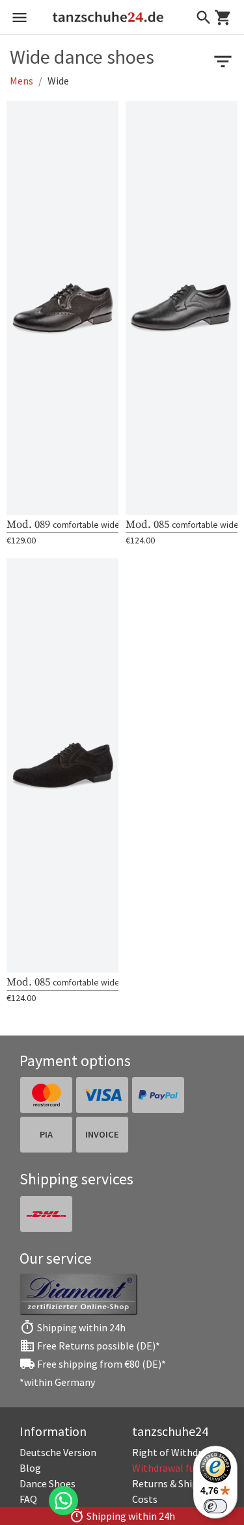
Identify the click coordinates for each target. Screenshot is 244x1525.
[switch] (215, 1506)
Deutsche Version (58, 1452)
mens (21, 80)
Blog (30, 1467)
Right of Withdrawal (177, 1452)
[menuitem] (178, 1452)
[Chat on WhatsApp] (63, 1500)
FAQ (28, 1498)
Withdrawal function (178, 1467)
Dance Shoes (47, 1483)
